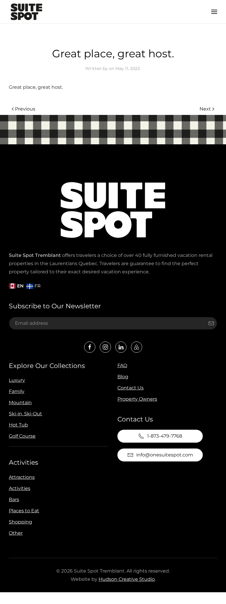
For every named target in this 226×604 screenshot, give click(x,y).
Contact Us (130, 388)
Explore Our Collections (47, 366)
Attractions (22, 477)
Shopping (20, 522)
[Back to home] (26, 12)
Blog (122, 376)
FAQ (122, 365)
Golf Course (22, 436)
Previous (25, 109)
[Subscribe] (211, 323)
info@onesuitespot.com (164, 455)
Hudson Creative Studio (127, 579)
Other (16, 533)
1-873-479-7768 (164, 436)
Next (205, 109)
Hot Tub (18, 425)
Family (16, 391)
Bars (14, 499)
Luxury (17, 380)
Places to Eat (24, 510)
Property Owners (137, 399)
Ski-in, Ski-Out (25, 413)
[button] (214, 12)
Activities (23, 462)
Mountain (20, 402)
